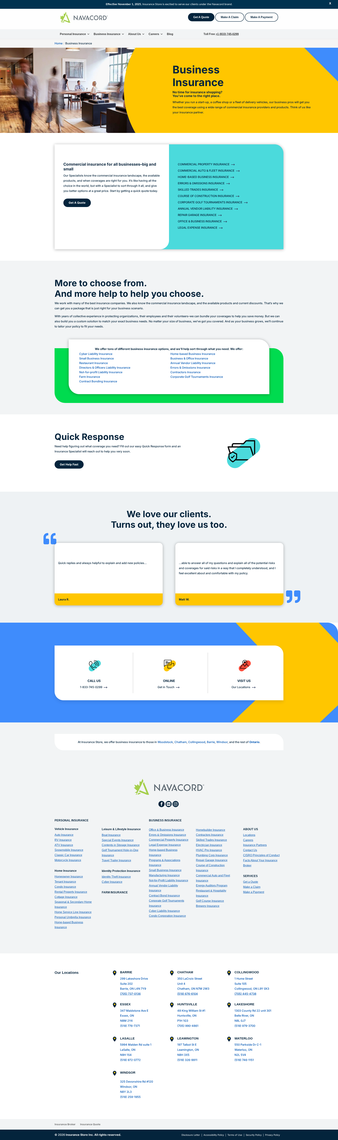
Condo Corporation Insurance (167, 915)
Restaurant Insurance (93, 363)
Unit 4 (181, 983)
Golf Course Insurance (210, 900)
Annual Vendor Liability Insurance (205, 208)
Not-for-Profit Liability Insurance (168, 880)
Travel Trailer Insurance (116, 860)
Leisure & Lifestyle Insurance (121, 829)
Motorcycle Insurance (68, 860)
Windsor (222, 742)
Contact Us (250, 850)
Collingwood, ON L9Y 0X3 (251, 988)
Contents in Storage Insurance (121, 845)
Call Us (94, 681)
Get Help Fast (69, 464)
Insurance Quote (90, 1124)
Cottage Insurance (66, 896)
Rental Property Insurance (71, 891)
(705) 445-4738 (245, 993)
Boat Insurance (111, 835)
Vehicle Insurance (66, 829)
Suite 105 (240, 983)
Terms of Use (234, 1134)
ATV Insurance (64, 845)
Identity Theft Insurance (116, 876)
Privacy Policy (272, 1134)
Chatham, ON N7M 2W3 (193, 988)
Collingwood (196, 742)
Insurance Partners (255, 845)
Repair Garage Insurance (197, 215)
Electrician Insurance (209, 845)
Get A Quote (201, 17)
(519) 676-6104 (187, 993)
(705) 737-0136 (130, 993)
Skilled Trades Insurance (198, 189)
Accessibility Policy (214, 1134)
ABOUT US (250, 829)
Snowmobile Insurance (69, 849)
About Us (134, 34)
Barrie (211, 742)
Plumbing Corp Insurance (212, 855)
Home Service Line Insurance (73, 912)
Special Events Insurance (118, 840)
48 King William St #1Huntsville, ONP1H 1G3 (191, 1016)
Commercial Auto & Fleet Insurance (206, 170)
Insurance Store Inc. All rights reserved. (93, 1134)
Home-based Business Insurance (192, 354)
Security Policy (254, 1134)
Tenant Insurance (65, 881)
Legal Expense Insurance (197, 227)
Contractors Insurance (185, 372)
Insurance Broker (65, 1124)
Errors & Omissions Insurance (201, 183)
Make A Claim (230, 17)
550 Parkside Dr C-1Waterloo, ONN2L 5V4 (247, 1050)
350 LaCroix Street (189, 978)
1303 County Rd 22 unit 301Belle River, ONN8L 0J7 (252, 1016)
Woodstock (165, 742)
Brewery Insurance (207, 905)
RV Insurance (63, 839)
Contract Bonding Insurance (98, 381)
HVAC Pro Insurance (209, 850)
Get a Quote (250, 881)
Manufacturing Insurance (164, 875)
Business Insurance (107, 34)
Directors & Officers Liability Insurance (104, 367)
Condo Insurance (65, 886)
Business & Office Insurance (189, 358)
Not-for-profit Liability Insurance (100, 372)
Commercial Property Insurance (204, 164)
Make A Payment (262, 17)
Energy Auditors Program (211, 885)
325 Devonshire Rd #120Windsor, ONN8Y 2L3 (136, 1087)
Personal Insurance (73, 34)
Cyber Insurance (112, 881)
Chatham (180, 742)
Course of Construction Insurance (206, 196)
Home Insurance (66, 870)
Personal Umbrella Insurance (73, 917)
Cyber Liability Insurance (96, 354)
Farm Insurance (89, 376)
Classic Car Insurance (68, 855)
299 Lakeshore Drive (134, 978)
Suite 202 (126, 983)
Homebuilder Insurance (210, 829)
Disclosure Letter (190, 1134)
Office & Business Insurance (200, 221)
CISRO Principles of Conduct (261, 855)
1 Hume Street (243, 978)
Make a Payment (253, 892)
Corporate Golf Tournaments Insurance (210, 202)
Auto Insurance (64, 834)
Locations (249, 835)
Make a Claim (251, 886)
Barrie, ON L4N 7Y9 (133, 988)
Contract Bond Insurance (164, 895)
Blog (170, 34)
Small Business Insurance (96, 358)
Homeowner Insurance (69, 876)
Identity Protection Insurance (121, 870)
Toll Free (221, 34)
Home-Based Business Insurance (203, 177)
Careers (154, 34)
